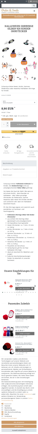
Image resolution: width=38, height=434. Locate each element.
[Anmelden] (2, 1)
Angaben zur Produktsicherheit (14, 169)
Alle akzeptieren (19, 422)
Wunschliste (6, 137)
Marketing (8, 408)
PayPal (7, 414)
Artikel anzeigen (25, 317)
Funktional (8, 416)
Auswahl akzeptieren (19, 430)
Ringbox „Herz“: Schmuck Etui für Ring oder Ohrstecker (23, 310)
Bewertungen (7, 175)
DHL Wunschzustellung (13, 412)
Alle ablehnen (19, 426)
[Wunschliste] (26, 1)
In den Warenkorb (23, 124)
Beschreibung (8, 163)
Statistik (7, 406)
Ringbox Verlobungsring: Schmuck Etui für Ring (22, 327)
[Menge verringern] (7, 125)
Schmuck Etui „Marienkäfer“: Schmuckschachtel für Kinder (23, 343)
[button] (19, 132)
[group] (8, 315)
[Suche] (34, 5)
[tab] (19, 163)
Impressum (28, 394)
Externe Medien (10, 410)
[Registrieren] (5, 1)
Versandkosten (22, 116)
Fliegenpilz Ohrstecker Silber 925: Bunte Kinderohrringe (23, 280)
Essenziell (8, 404)
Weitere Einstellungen (9, 418)
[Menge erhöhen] (7, 123)
